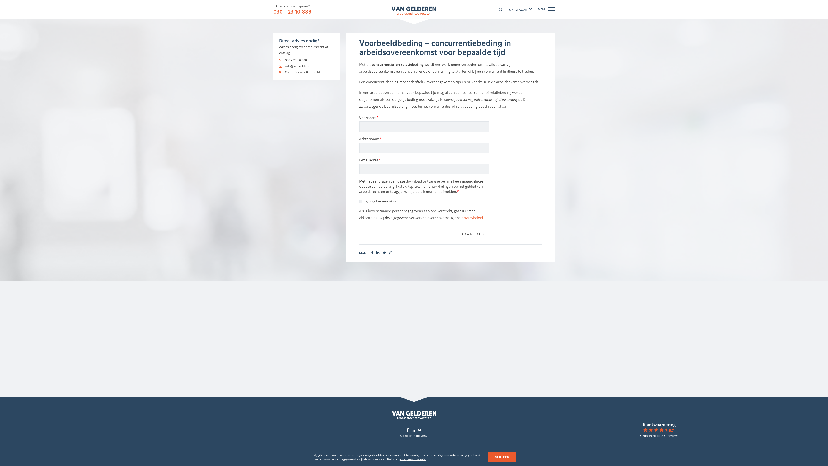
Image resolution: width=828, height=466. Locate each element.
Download (472, 234)
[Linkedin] (413, 430)
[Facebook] (407, 430)
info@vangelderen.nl (300, 66)
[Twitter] (420, 430)
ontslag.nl (518, 9)
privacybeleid (472, 218)
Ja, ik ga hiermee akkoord (383, 201)
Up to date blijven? (413, 436)
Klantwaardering (659, 424)
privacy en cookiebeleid (412, 459)
